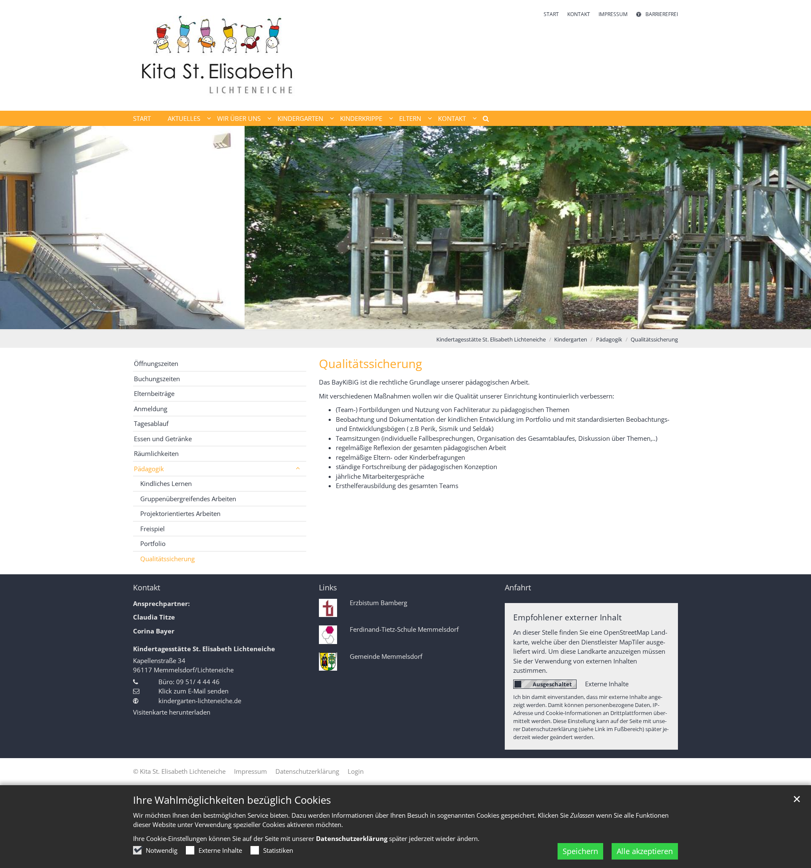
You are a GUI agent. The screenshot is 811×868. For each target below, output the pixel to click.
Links (328, 587)
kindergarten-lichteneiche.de (199, 700)
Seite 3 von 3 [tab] (420, 321)
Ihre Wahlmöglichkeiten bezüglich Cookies (232, 800)
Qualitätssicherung (654, 339)
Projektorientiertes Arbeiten (180, 513)
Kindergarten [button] (300, 118)
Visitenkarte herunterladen (171, 712)
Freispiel (152, 528)
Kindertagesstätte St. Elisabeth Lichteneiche (491, 339)
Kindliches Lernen (166, 483)
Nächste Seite (794, 227)
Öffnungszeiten (156, 363)
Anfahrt (518, 587)
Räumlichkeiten (156, 453)
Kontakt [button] (452, 118)
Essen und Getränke (163, 438)
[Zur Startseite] (219, 55)
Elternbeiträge (154, 393)
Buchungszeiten (157, 378)
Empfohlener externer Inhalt (567, 617)
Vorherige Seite (16, 227)
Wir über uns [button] (239, 118)
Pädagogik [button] (149, 468)
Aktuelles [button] (184, 118)
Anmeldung (150, 408)
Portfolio (153, 543)
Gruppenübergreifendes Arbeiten (188, 498)
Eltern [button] (410, 118)
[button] (483, 120)
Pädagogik (609, 339)
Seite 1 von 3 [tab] (390, 321)
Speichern (580, 851)
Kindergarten (570, 339)
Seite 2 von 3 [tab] (405, 321)
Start (142, 118)
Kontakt (146, 587)
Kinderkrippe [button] (361, 118)
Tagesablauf (151, 423)
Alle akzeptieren (645, 851)
